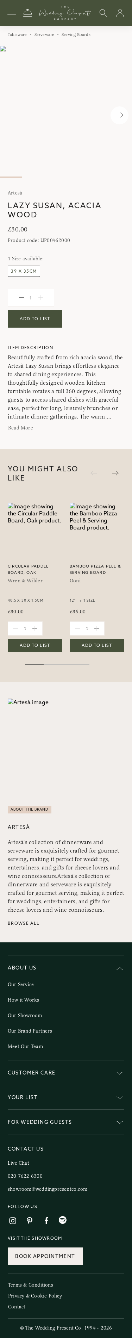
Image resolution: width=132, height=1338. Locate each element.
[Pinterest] (29, 1221)
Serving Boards (76, 34)
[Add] (41, 298)
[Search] (103, 13)
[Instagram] (13, 1221)
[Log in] (120, 13)
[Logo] (65, 13)
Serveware (44, 34)
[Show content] (119, 1074)
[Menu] (11, 13)
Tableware (17, 34)
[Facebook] (46, 1221)
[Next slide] (119, 115)
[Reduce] (21, 298)
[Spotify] (62, 1220)
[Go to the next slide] (115, 474)
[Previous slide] (12, 115)
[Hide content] (119, 969)
